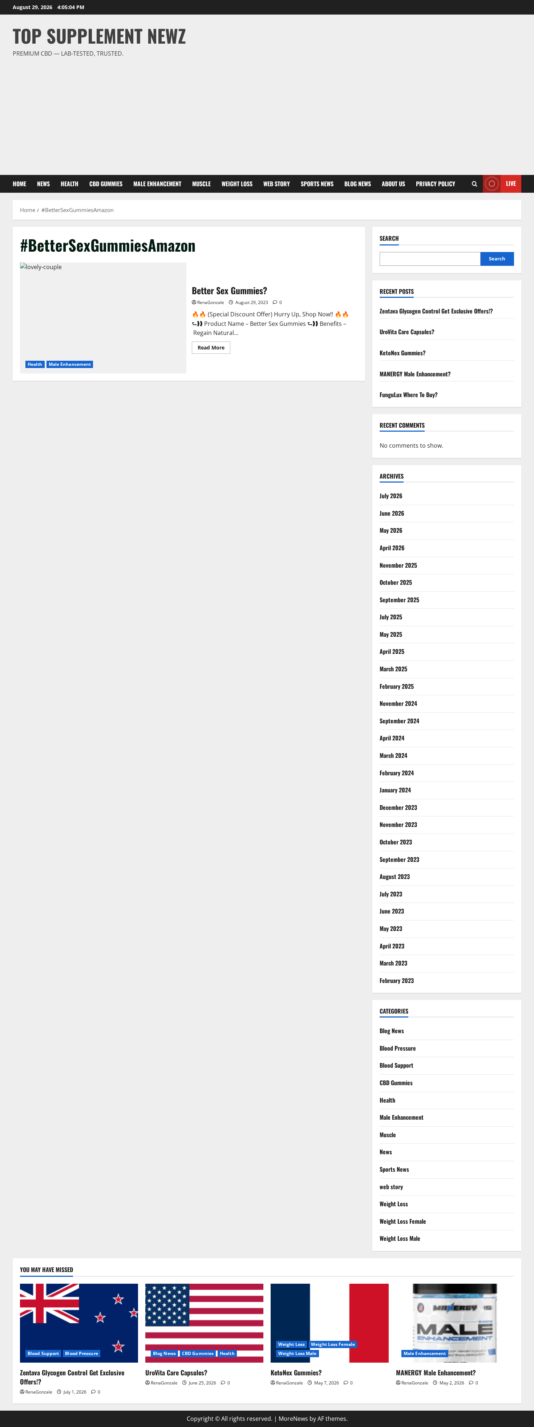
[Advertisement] (265, 113)
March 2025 (393, 668)
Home (19, 183)
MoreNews (293, 1419)
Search (389, 238)
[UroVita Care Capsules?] (204, 1323)
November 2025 (398, 565)
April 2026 (392, 547)
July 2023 (391, 894)
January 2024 (395, 790)
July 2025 (391, 616)
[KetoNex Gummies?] (330, 1323)
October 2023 (396, 842)
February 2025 (397, 686)
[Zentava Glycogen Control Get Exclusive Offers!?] (79, 1323)
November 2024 (398, 703)
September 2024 (399, 720)
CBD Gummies (105, 183)
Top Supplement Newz (99, 35)
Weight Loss (237, 183)
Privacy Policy (435, 183)
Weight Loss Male (400, 1238)
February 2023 (397, 980)
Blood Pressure (398, 1048)
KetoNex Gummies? (403, 352)
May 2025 (391, 634)
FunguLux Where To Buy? (409, 394)
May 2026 (391, 530)
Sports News (317, 183)
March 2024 (393, 755)
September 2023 (399, 859)
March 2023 (393, 963)
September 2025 (399, 599)
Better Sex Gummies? (103, 318)
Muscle (201, 183)
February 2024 (397, 772)
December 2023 (398, 807)
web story (276, 183)
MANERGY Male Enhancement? (415, 373)
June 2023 (392, 911)
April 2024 (392, 738)
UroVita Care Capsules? (407, 331)
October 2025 (396, 582)
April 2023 (392, 946)
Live (511, 183)
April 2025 (392, 651)
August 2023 (395, 876)
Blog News (357, 183)
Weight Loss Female (403, 1221)
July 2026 (391, 495)
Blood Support (396, 1065)
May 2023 (391, 928)
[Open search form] (474, 184)
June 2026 (392, 513)
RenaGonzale (210, 302)
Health (69, 183)
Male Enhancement (157, 183)
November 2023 (398, 824)
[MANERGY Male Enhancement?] (455, 1323)
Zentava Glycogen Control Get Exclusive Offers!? (436, 311)
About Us (393, 183)
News (43, 183)
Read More (214, 349)
